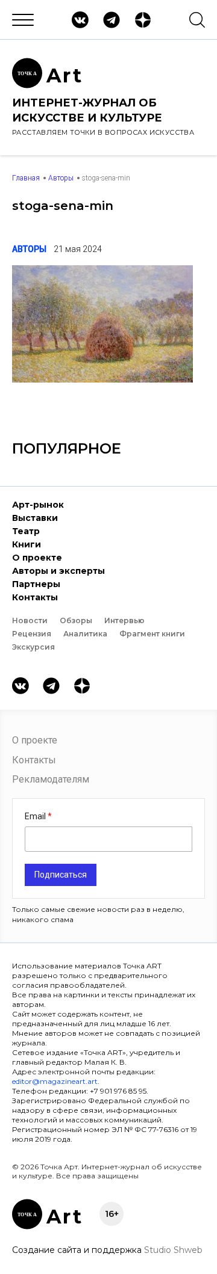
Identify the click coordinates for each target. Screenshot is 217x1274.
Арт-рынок (38, 504)
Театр (26, 531)
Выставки (35, 517)
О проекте (37, 557)
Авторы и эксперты (58, 570)
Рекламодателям (50, 779)
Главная (26, 178)
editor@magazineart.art (55, 1081)
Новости (30, 620)
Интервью (124, 620)
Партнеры (36, 584)
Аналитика (85, 633)
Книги (26, 544)
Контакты (35, 597)
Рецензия (31, 633)
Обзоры (76, 620)
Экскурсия (33, 646)
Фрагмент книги (152, 633)
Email (36, 816)
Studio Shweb (173, 1250)
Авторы (61, 178)
